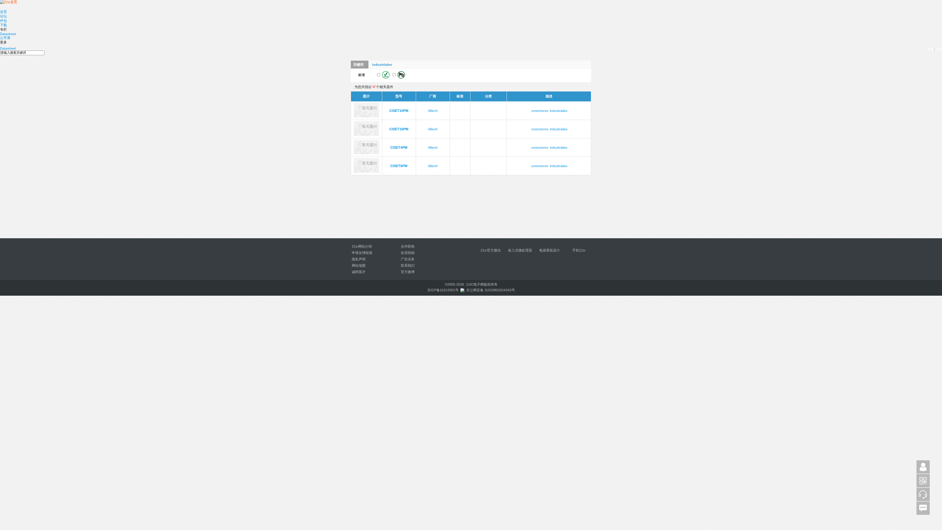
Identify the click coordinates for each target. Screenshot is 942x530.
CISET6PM (398, 166)
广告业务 (408, 259)
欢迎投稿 (408, 253)
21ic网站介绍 (362, 246)
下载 (3, 25)
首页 (3, 12)
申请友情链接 (362, 253)
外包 (3, 21)
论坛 (3, 16)
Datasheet (8, 34)
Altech (433, 111)
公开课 (5, 38)
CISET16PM (398, 129)
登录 (930, 49)
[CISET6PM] (366, 171)
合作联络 (408, 246)
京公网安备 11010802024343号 (490, 290)
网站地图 (359, 265)
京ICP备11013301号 (442, 290)
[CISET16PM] (366, 135)
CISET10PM (398, 111)
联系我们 (408, 265)
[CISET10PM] (366, 116)
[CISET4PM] (366, 153)
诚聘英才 (359, 272)
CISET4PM (398, 147)
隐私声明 (359, 259)
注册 (938, 49)
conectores (539, 111)
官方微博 (408, 272)
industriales (558, 111)
